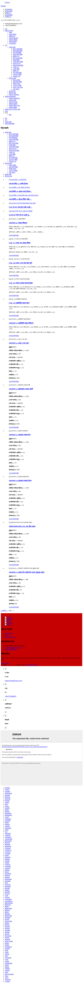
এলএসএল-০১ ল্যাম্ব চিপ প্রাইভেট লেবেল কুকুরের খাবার (26, 572)
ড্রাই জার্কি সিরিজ (17, 82)
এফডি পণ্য (16, 67)
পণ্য (6, 45)
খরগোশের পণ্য (16, 63)
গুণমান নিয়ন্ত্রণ (12, 34)
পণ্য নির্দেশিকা (8, 633)
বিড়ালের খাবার (12, 78)
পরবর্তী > (4, 610)
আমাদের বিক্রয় (13, 42)
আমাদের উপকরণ (13, 102)
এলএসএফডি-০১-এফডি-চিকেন (18, 184)
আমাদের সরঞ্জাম (13, 107)
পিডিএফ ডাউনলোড (14, 95)
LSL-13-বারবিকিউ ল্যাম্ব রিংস (19, 303)
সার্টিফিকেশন (12, 36)
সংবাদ (6, 111)
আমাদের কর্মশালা (13, 104)
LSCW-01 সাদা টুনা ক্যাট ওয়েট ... (20, 207)
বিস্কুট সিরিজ (16, 60)
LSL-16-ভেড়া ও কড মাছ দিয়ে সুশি (20, 263)
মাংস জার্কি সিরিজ (17, 73)
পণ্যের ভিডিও (12, 43)
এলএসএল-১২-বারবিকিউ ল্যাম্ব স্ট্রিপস (21, 323)
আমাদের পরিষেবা (13, 40)
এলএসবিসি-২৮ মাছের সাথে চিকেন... (20, 191)
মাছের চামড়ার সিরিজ (18, 65)
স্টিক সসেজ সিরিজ (17, 58)
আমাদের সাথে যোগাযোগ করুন (12, 109)
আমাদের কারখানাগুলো (10, 96)
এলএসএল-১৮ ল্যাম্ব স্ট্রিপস (18, 223)
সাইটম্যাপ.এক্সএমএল (10, 637)
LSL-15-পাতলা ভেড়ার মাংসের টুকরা (21, 283)
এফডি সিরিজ (16, 69)
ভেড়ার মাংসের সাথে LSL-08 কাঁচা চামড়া (22, 526)
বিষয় (10, 115)
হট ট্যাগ (7, 635)
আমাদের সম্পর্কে (9, 31)
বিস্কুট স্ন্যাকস (16, 84)
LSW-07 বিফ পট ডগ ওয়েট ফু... (19, 215)
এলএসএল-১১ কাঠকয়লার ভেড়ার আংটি (21, 389)
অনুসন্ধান (11, 235)
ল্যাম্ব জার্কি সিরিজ (17, 54)
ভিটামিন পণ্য (16, 56)
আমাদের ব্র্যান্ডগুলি (13, 38)
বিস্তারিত (16, 235)
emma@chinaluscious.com (13, 647)
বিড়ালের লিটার (16, 80)
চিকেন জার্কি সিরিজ (17, 49)
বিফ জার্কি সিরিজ (17, 52)
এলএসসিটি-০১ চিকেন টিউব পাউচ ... (20, 199)
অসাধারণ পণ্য (16, 76)
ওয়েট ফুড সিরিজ (17, 74)
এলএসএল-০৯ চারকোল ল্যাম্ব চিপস (20, 481)
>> (8, 610)
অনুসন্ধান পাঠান (5, 663)
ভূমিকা (10, 32)
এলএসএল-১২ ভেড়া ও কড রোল (19, 343)
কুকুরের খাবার (12, 47)
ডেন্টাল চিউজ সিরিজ (18, 62)
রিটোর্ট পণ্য (16, 71)
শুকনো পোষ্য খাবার (18, 87)
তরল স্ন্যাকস (16, 89)
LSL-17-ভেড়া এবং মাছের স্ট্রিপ (19, 243)
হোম (6, 29)
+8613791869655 (10, 649)
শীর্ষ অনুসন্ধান (34, 665)
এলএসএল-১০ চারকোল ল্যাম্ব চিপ (19, 435)
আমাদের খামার (12, 100)
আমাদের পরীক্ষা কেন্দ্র (14, 105)
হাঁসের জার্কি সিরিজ (17, 51)
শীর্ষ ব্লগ (28, 665)
